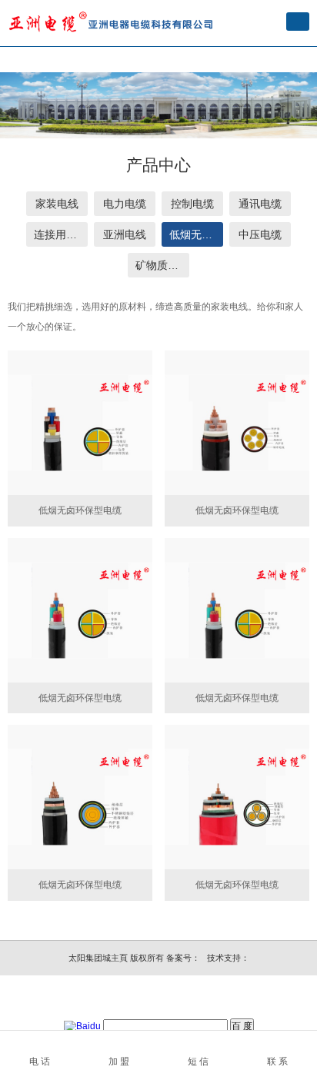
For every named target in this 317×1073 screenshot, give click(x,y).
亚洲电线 (124, 234)
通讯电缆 (260, 204)
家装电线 (56, 204)
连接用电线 (61, 234)
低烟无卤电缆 (196, 234)
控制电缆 (192, 204)
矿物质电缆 (162, 265)
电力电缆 (124, 204)
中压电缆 (260, 234)
